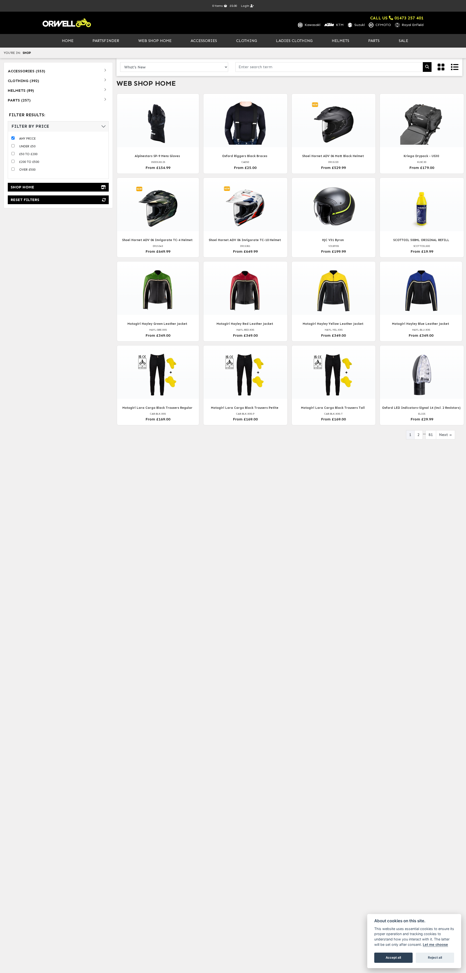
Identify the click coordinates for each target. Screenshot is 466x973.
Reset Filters (25, 199)
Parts (374, 40)
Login (245, 6)
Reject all (435, 957)
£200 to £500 (29, 162)
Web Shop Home (155, 40)
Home (68, 40)
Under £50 (27, 146)
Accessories (204, 40)
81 (431, 434)
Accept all (393, 957)
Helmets (340, 40)
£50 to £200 (28, 154)
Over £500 (27, 169)
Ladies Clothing (294, 40)
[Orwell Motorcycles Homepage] (66, 23)
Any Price (27, 138)
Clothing (246, 40)
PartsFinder (105, 40)
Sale (403, 40)
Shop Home (22, 187)
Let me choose (435, 944)
